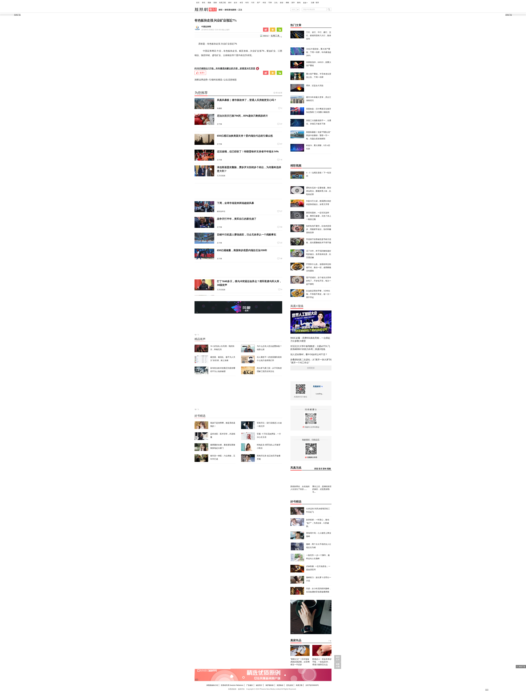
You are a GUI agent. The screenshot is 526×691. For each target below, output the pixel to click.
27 (281, 211)
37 (281, 124)
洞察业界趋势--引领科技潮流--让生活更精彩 (216, 79)
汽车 (253, 3)
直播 (215, 3)
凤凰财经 (317, 386)
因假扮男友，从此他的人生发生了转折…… (300, 487)
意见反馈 (289, 685)
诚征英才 (259, 685)
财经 (229, 3)
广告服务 (249, 685)
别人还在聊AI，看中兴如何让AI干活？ (308, 354)
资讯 (203, 3)
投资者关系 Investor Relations (232, 685)
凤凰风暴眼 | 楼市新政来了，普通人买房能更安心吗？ (246, 100)
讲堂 (316, 469)
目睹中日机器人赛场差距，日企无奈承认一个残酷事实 (246, 234)
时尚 (247, 3)
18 (281, 160)
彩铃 (325, 469)
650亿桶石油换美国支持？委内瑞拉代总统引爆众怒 (245, 135)
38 (281, 258)
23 (281, 243)
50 (281, 227)
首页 (197, 3)
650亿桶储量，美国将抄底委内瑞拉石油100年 (242, 250)
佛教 (287, 3)
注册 (312, 3)
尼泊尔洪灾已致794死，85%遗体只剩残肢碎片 (242, 115)
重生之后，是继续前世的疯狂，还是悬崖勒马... (321, 489)
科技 (264, 3)
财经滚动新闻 (230, 10)
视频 (209, 3)
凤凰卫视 (222, 3)
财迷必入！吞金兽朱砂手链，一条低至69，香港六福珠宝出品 (321, 662)
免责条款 (280, 685)
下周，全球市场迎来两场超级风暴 (235, 203)
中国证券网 (206, 27)
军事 (270, 3)
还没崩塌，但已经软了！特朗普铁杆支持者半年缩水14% (248, 151)
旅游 (281, 3)
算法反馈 (279, 93)
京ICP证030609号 (312, 685)
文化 (276, 3)
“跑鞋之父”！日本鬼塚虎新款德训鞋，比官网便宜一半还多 (300, 662)
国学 (293, 3)
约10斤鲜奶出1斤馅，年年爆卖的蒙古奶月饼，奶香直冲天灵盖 (225, 68)
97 (281, 144)
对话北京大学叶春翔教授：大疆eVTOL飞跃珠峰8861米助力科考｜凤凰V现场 (310, 348)
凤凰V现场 (296, 305)
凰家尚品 (295, 640)
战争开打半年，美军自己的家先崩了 (236, 218)
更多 (304, 3)
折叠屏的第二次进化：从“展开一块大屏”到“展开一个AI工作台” (310, 361)
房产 (258, 3)
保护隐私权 (269, 685)
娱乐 (235, 3)
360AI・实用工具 (271, 36)
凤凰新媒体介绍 (212, 685)
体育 (241, 3)
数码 (299, 3)
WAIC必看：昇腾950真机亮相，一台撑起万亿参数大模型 (310, 339)
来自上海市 (215, 30)
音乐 (320, 469)
